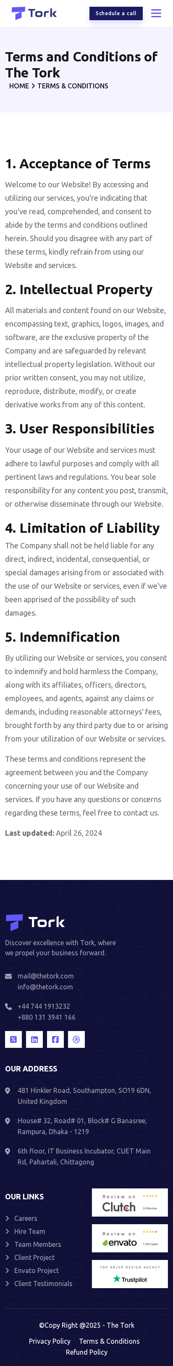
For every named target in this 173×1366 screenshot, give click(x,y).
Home (19, 86)
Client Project (34, 1257)
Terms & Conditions (109, 1341)
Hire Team (29, 1231)
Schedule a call (116, 13)
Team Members (37, 1244)
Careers (25, 1218)
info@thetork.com (45, 987)
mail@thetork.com (46, 976)
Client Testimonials (43, 1283)
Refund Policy (86, 1352)
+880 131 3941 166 (47, 1017)
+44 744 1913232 (44, 1006)
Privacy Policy (50, 1341)
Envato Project (36, 1270)
